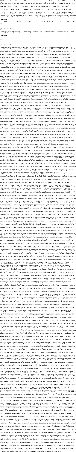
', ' (2, 28)
